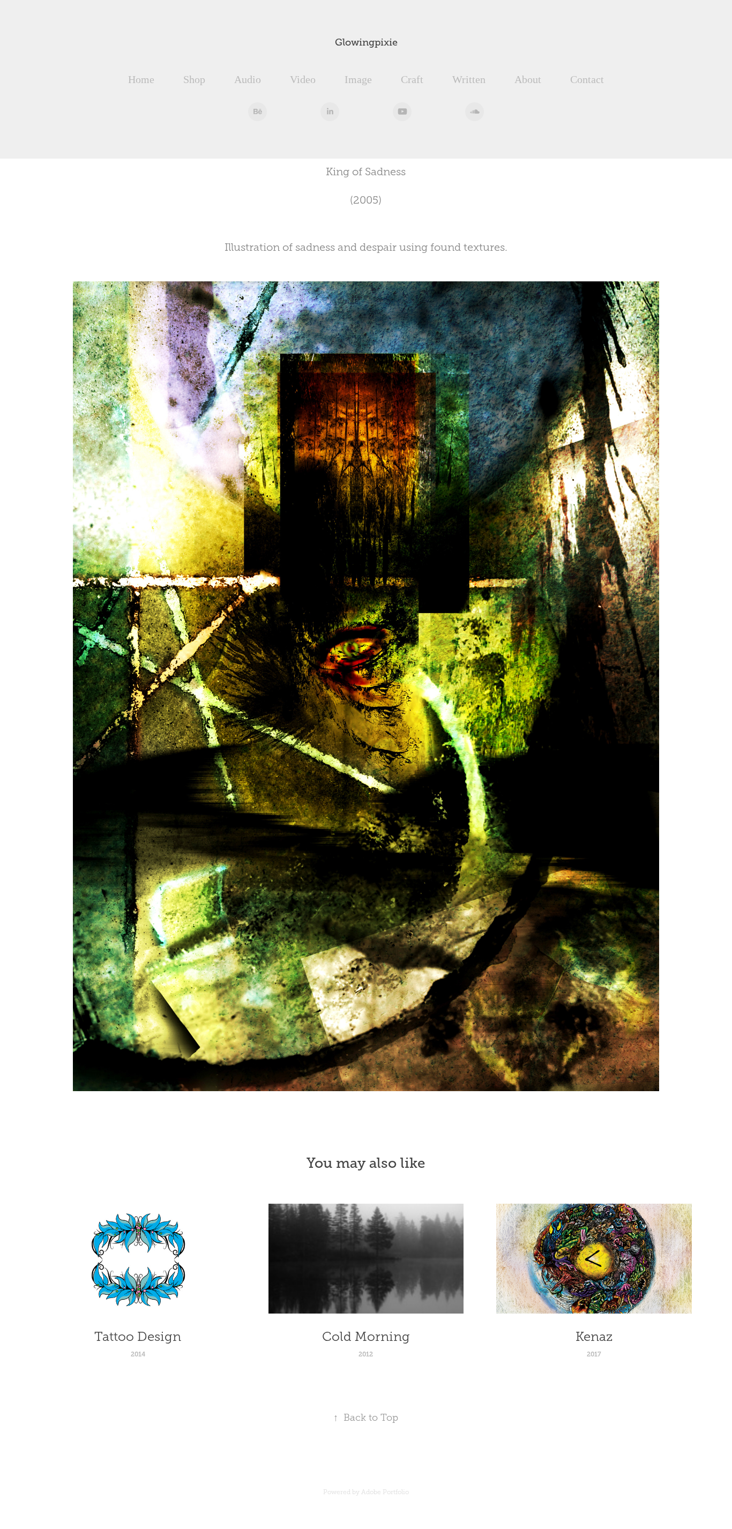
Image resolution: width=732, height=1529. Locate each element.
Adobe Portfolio (385, 1492)
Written (468, 79)
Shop (194, 79)
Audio (247, 79)
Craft (412, 79)
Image (358, 79)
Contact (587, 79)
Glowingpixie (366, 42)
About (527, 79)
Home (141, 79)
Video (303, 79)
